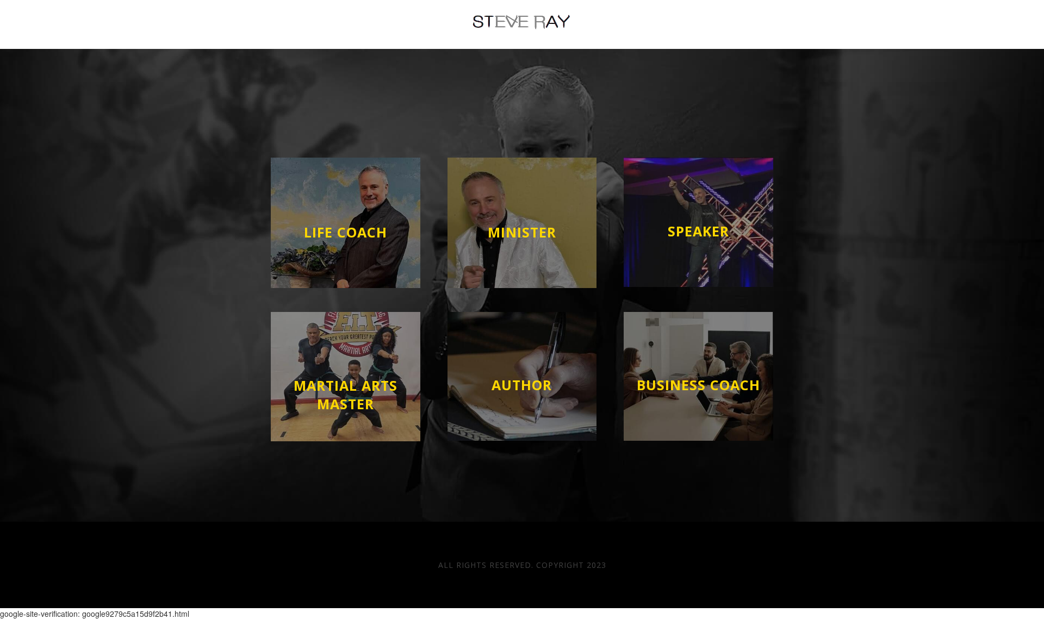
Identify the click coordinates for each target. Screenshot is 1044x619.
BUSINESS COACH (698, 385)
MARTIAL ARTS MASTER (345, 394)
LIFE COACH (345, 232)
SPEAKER (698, 231)
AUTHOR (522, 385)
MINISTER (522, 232)
